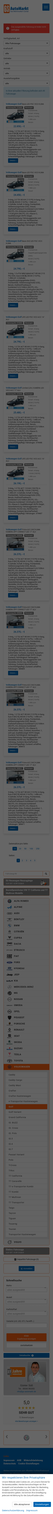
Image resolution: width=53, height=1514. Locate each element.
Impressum (32, 1510)
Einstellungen (42, 1504)
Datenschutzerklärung (13, 1510)
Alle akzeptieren (22, 1504)
